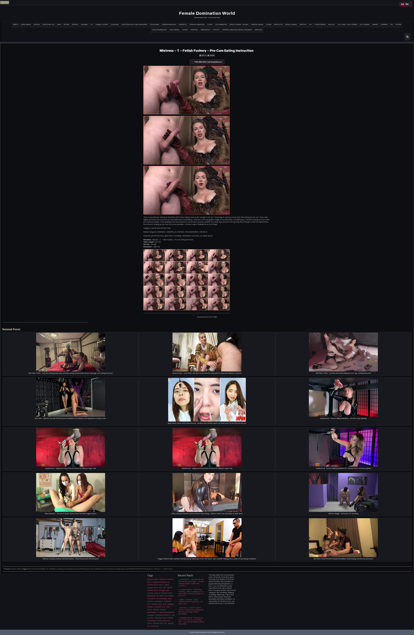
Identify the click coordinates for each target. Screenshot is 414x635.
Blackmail (84, 24)
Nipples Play (278, 24)
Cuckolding (115, 24)
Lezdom (268, 24)
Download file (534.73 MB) (207, 317)
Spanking (384, 24)
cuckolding (59, 569)
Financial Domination (197, 24)
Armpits (15, 24)
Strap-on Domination (159, 30)
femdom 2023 (152, 587)
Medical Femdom (291, 24)
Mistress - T (150, 569)
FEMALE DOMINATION (161, 582)
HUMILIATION (152, 585)
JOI (115, 569)
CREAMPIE (52, 569)
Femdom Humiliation (169, 24)
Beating (66, 24)
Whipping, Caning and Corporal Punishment (237, 30)
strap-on (157, 593)
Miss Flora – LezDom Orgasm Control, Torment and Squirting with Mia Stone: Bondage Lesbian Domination (190, 611)
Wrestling (258, 30)
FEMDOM (162, 579)
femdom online (152, 579)
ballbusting (151, 596)
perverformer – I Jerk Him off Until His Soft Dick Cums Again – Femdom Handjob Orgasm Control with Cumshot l (191, 582)
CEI (92, 24)
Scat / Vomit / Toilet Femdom (347, 24)
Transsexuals (205, 30)
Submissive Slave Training (163, 618)
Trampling (194, 30)
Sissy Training (364, 24)
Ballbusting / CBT (48, 24)
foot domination (161, 598)
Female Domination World (207, 13)
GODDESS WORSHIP (163, 615)
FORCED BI (82, 569)
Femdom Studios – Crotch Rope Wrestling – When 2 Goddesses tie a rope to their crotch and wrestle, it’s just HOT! (191, 592)
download (150, 615)
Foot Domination (221, 24)
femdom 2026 (156, 604)
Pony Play (303, 24)
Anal (164, 604)
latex (170, 598)
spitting (170, 623)
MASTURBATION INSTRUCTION (136, 569)
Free (160, 587)
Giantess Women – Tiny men (239, 24)
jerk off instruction (108, 569)
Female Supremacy (163, 620)
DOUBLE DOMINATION (156, 607)
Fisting (209, 24)
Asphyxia (37, 24)
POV (310, 24)
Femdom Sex (183, 24)
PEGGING (150, 598)
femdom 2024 (167, 593)
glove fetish (90, 569)
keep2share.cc (152, 612)
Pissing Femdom (320, 24)
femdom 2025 (152, 590)
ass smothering (153, 626)
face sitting (169, 596)
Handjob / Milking (257, 24)
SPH (391, 24)
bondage (162, 590)
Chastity (156, 609)
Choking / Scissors (102, 24)
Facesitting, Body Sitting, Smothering (134, 24)
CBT (164, 587)
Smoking (375, 24)
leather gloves (121, 569)
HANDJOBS (97, 569)
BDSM (59, 24)
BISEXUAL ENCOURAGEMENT (36, 569)
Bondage (75, 24)
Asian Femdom (26, 24)
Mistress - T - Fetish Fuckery (164, 569)
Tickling (185, 30)
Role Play (331, 24)
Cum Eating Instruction (71, 569)
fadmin (212, 55)
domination (159, 601)
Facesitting (151, 620)
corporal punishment (166, 612)
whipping (170, 604)
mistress (150, 601)
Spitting (398, 24)
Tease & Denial (174, 30)
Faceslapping (154, 24)
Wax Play (216, 30)
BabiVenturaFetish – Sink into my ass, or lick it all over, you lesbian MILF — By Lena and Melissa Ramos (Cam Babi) (191, 621)
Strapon (163, 609)
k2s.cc (161, 585)
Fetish (149, 623)
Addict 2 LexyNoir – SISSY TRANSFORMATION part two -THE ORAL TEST (190, 602)
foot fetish (160, 596)
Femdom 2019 (158, 623)
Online (166, 585)
